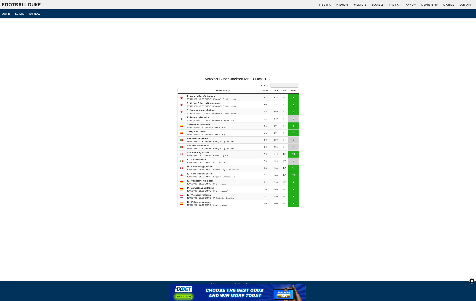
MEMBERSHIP (429, 4)
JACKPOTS (359, 4)
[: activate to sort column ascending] (182, 90)
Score (265, 90)
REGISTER (19, 13)
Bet (284, 90)
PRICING (394, 4)
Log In (6, 13)
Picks (293, 90)
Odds (275, 90)
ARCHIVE (448, 4)
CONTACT (465, 4)
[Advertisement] (238, 49)
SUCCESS (377, 4)
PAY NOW (410, 4)
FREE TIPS (325, 4)
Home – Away (223, 90)
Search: (264, 85)
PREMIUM (342, 4)
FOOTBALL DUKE (21, 4)
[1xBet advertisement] (238, 292)
